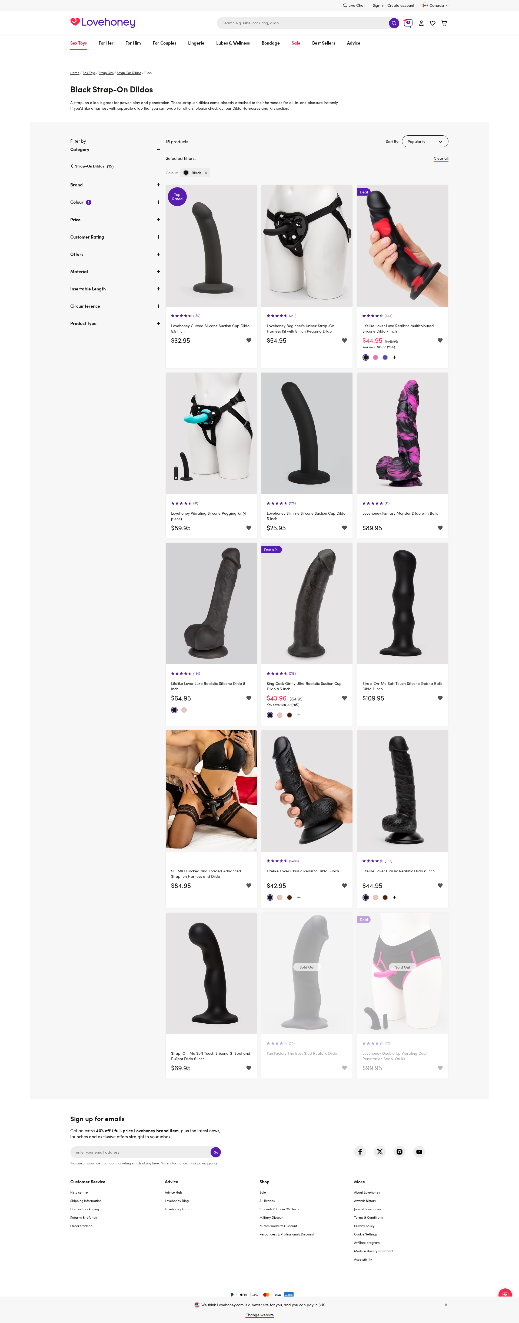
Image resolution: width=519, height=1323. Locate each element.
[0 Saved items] (433, 24)
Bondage (271, 43)
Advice (353, 43)
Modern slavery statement (373, 1251)
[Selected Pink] (375, 357)
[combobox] (308, 23)
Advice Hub (173, 1192)
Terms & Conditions (368, 1217)
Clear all (441, 158)
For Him (133, 43)
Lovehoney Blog (177, 1200)
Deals (269, 549)
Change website (259, 1314)
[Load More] (395, 357)
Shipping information (86, 1200)
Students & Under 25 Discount (282, 1209)
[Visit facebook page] (360, 1152)
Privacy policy (364, 1226)
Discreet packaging (84, 1209)
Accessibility (363, 1259)
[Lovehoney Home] (102, 22)
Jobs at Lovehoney (367, 1209)
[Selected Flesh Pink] (184, 710)
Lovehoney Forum (178, 1209)
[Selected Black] (365, 357)
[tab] (115, 153)
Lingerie (196, 43)
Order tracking (81, 1226)
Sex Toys (78, 43)
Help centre (79, 1192)
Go (216, 1152)
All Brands (267, 1200)
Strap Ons (106, 73)
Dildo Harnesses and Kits (253, 108)
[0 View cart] (444, 24)
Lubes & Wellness (233, 43)
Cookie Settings (365, 1234)
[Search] (394, 23)
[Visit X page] (380, 1152)
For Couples (164, 43)
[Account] (421, 23)
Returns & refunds (83, 1217)
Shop (265, 1181)
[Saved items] (248, 340)
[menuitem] (81, 42)
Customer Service (87, 1181)
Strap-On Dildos (129, 73)
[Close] (446, 1305)
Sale (296, 43)
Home (74, 73)
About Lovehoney (367, 1192)
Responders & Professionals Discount (287, 1234)
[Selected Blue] (385, 357)
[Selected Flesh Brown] (289, 715)
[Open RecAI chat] (505, 1295)
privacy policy (207, 1163)
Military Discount (272, 1217)
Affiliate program (367, 1242)
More (359, 1181)
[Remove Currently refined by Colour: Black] (206, 172)
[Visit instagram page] (399, 1152)
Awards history (365, 1200)
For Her (106, 43)
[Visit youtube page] (419, 1152)
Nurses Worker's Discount (278, 1226)
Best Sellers (323, 43)
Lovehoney (259, 55)
